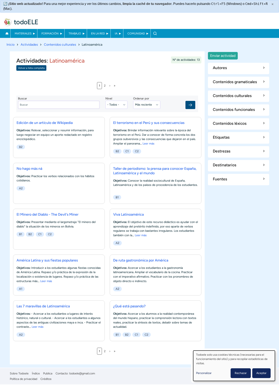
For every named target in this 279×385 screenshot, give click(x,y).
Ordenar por (141, 98)
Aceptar (261, 373)
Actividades (29, 44)
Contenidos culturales (60, 44)
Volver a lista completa (31, 67)
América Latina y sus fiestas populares (47, 260)
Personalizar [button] (204, 373)
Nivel (108, 98)
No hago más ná (29, 168)
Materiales (23, 33)
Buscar (154, 33)
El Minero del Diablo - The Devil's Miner (47, 214)
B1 (117, 197)
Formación (50, 33)
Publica (47, 373)
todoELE (26, 22)
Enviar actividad (222, 55)
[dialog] (234, 366)
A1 (20, 289)
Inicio (6, 33)
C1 (127, 151)
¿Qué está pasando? (129, 306)
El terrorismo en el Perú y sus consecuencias (148, 122)
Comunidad (136, 33)
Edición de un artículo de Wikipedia (45, 122)
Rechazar (241, 373)
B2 (20, 147)
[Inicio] (7, 22)
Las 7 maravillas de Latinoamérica (43, 306)
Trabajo (75, 33)
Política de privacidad (23, 379)
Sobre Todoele (19, 373)
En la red (98, 33)
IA (116, 33)
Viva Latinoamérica (128, 214)
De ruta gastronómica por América (140, 260)
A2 (21, 188)
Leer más (148, 143)
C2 (137, 151)
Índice (36, 373)
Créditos (45, 379)
